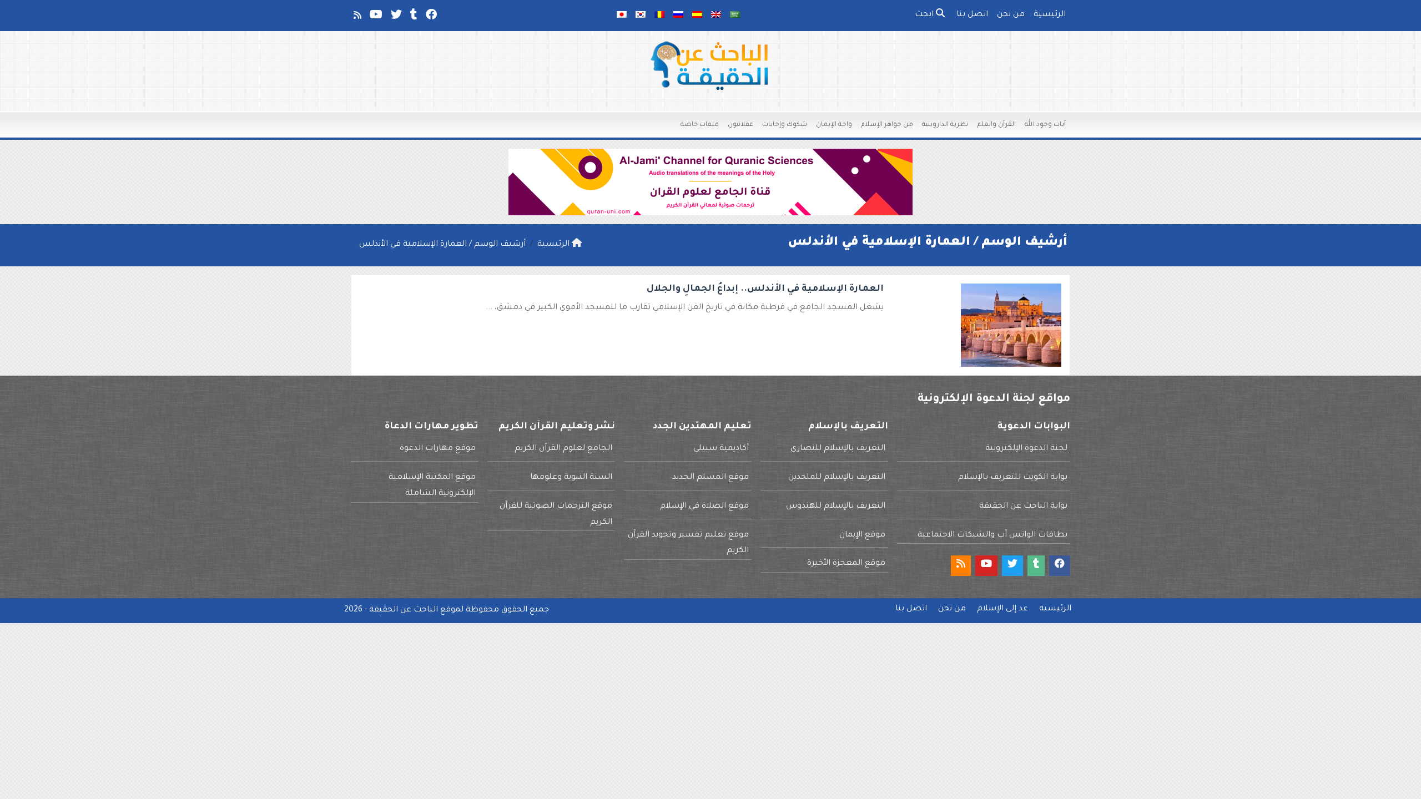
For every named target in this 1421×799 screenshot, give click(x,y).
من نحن (1011, 15)
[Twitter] (395, 17)
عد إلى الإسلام (1002, 609)
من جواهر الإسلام (887, 125)
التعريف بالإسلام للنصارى (837, 448)
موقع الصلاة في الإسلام (704, 506)
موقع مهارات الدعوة (438, 448)
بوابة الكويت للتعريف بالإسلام (1012, 477)
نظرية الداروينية (945, 125)
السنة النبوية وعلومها (571, 477)
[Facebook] (430, 17)
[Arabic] (734, 15)
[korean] (640, 15)
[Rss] (356, 17)
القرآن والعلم (996, 125)
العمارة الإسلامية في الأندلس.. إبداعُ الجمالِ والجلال (765, 289)
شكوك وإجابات (784, 125)
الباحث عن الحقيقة (403, 610)
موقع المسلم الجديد (710, 477)
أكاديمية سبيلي (721, 448)
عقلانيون (740, 125)
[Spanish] (697, 15)
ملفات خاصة (700, 125)
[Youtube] (375, 17)
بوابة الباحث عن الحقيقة (1023, 506)
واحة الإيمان (834, 125)
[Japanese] (621, 15)
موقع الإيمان (862, 535)
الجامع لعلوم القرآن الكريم (563, 448)
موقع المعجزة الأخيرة (846, 563)
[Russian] (678, 15)
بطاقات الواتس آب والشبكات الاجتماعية (992, 535)
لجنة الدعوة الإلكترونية (1026, 448)
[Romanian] (659, 15)
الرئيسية (1050, 15)
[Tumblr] (413, 17)
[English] (716, 15)
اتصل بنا (972, 15)
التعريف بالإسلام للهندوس (835, 506)
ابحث (925, 15)
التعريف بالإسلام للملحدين (836, 477)
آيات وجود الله (1045, 125)
